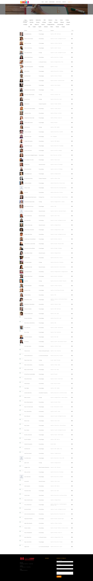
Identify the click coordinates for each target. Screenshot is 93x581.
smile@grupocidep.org (23, 570)
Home (64, 7)
